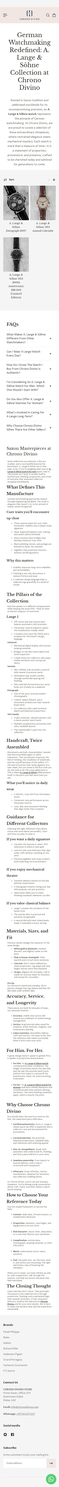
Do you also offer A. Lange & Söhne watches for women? (25, 401)
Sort (11, 179)
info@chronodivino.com (25, 1407)
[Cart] (54, 15)
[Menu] (5, 15)
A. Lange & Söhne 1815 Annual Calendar (42, 227)
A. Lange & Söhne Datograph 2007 (16, 227)
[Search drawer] (48, 15)
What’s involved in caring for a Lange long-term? (25, 414)
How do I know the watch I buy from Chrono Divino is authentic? (24, 369)
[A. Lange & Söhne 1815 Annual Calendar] (43, 203)
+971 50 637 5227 (25, 1414)
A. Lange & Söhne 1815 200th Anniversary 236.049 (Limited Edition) (16, 286)
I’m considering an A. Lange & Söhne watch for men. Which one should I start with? (26, 386)
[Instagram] (5, 1434)
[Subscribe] (51, 1463)
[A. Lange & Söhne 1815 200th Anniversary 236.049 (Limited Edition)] (16, 254)
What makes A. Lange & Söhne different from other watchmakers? (26, 338)
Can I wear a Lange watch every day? (23, 353)
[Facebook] (12, 1434)
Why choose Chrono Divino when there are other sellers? (26, 427)
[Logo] (29, 15)
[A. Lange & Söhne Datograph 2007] (16, 203)
